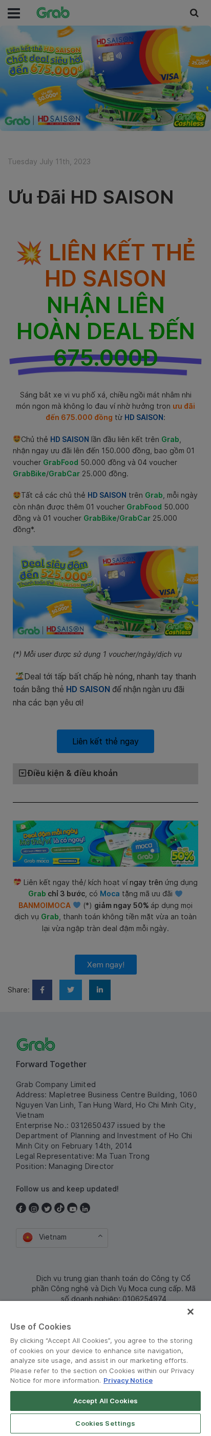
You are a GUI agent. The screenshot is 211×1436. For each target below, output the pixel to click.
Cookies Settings (105, 1423)
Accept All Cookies (105, 1401)
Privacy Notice (128, 1380)
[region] (105, 1368)
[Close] (190, 1312)
